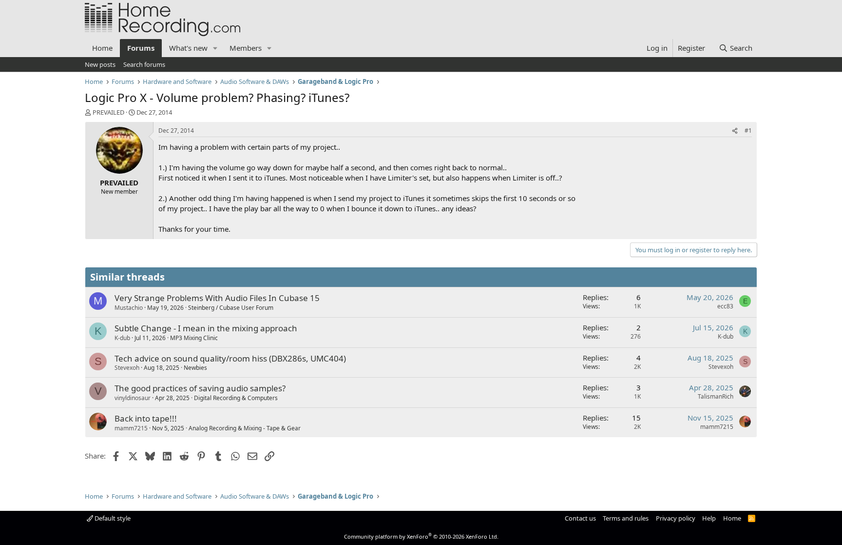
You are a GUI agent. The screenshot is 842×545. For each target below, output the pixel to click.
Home (102, 48)
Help (709, 518)
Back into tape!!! (146, 418)
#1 (748, 130)
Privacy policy (675, 518)
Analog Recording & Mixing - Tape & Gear (245, 428)
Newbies (195, 367)
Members (246, 48)
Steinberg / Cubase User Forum (230, 307)
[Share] (734, 131)
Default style (112, 518)
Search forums (144, 64)
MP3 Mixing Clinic (194, 338)
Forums (140, 48)
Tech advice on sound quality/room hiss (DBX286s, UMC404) (230, 358)
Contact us (580, 518)
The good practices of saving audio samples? (200, 388)
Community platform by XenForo (421, 536)
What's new (188, 48)
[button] (215, 48)
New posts (100, 64)
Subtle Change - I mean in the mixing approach (206, 328)
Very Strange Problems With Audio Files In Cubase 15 (217, 297)
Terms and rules (626, 518)
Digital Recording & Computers (236, 398)
